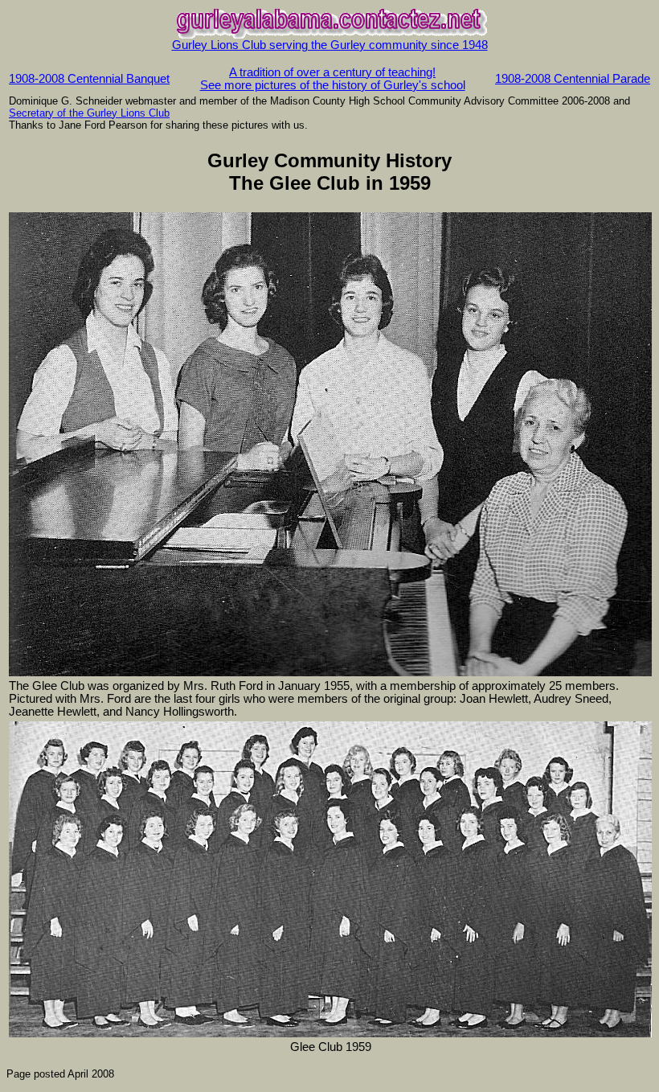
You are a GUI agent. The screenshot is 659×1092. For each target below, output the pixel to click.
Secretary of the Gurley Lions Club (89, 113)
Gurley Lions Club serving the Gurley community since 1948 (330, 45)
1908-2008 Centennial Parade (572, 78)
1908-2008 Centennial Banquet (89, 78)
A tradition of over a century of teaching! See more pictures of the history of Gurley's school (332, 79)
